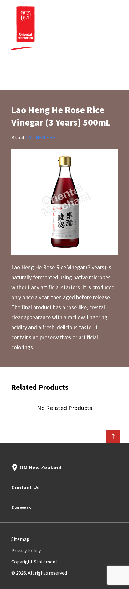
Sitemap (20, 539)
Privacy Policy (26, 550)
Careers (21, 507)
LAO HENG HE (41, 137)
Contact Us (25, 487)
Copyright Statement (34, 561)
